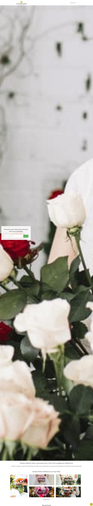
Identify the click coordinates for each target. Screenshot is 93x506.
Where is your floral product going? (16, 233)
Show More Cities (46, 499)
